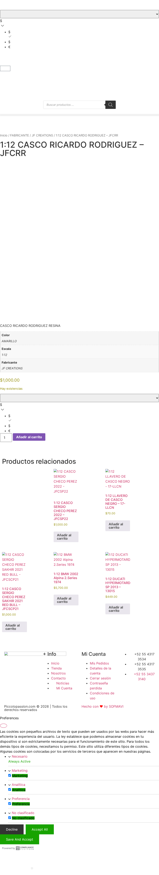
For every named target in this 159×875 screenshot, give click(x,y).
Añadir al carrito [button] (64, 536)
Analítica (18, 785)
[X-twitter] (134, 687)
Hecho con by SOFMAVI (102, 706)
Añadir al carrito (29, 437)
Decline (12, 829)
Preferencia (21, 799)
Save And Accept (19, 839)
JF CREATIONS (42, 135)
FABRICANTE (19, 135)
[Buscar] (110, 105)
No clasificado (23, 813)
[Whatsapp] (151, 687)
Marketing (20, 770)
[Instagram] (143, 687)
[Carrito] (5, 68)
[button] (79, 115)
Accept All (40, 829)
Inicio (3, 135)
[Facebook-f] (125, 687)
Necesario (20, 756)
